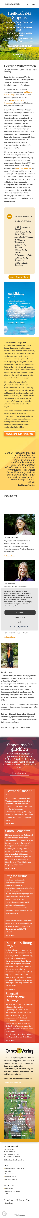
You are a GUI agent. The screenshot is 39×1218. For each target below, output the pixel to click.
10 (27, 1135)
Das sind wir (9, 1174)
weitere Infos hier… (16, 323)
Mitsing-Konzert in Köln (19, 31)
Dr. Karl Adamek (15, 953)
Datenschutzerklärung (12, 1191)
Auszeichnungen (11, 1179)
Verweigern (20, 617)
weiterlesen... (11, 823)
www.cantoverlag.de (23, 168)
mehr (20, 622)
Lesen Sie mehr (19, 772)
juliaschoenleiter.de (21, 727)
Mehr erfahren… (10, 556)
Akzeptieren (20, 612)
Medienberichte (10, 1176)
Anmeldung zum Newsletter (19, 434)
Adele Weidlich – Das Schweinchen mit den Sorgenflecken (19, 1097)
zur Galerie (19, 43)
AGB (6, 1194)
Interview (19, 751)
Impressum (9, 1188)
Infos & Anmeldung (19, 277)
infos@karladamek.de (16, 1160)
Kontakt (8, 1171)
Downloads (9, 1203)
